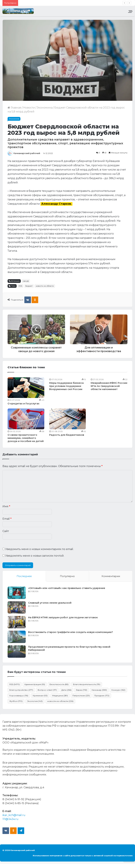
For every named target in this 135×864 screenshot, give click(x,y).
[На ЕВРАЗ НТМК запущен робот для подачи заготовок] (17, 622)
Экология (35, 701)
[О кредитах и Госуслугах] (26, 387)
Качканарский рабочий (27, 153)
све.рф (26, 281)
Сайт (5, 531)
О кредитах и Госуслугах (23, 403)
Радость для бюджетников (66, 434)
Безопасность (59, 684)
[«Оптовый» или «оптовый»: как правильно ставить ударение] (17, 593)
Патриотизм (81, 695)
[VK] (27, 300)
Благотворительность (86, 684)
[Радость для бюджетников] (67, 418)
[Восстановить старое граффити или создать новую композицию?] (17, 637)
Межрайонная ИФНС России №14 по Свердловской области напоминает (109, 386)
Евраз (81, 690)
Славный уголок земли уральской (49, 602)
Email (7, 518)
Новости (29, 107)
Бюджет (29, 286)
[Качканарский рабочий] (18, 11)
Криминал (40, 695)
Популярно (67, 576)
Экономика (45, 107)
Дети (66, 690)
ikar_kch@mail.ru (13, 815)
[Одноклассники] (35, 300)
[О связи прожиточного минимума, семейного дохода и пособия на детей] (26, 418)
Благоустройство (21, 690)
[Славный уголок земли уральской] (17, 607)
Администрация (34, 684)
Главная (15, 107)
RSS (20, 286)
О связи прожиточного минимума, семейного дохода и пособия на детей (26, 438)
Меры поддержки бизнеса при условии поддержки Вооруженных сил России (66, 386)
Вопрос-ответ (47, 690)
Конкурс (118, 690)
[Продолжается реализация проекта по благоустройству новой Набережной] (17, 651)
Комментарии (111, 576)
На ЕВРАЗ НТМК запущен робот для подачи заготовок (63, 617)
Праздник (101, 695)
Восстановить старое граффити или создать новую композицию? (70, 632)
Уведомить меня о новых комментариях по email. (39, 549)
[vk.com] (5, 830)
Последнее (24, 576)
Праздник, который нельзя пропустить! (47, 2)
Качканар (99, 690)
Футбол (16, 701)
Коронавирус (18, 695)
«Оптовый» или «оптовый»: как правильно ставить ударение (66, 588)
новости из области (45, 286)
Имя (6, 506)
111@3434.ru (10, 819)
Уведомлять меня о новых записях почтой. (34, 555)
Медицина (60, 695)
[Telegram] (21, 830)
